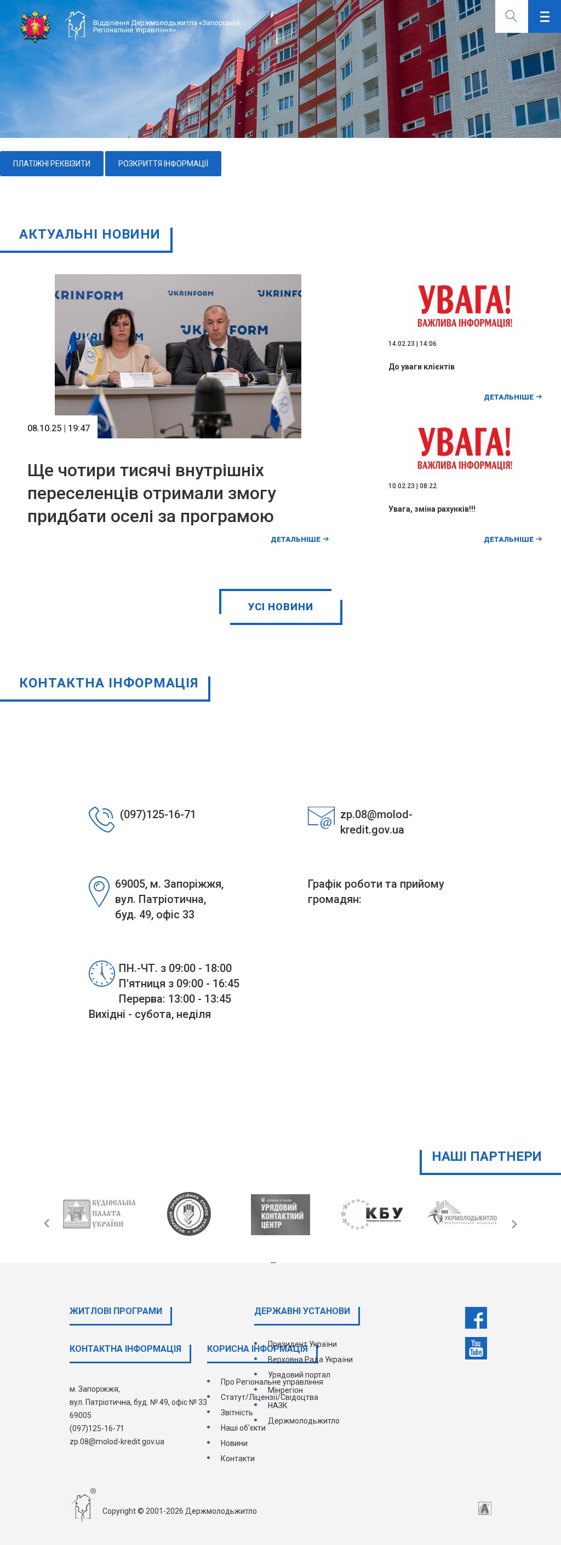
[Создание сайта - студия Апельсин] (484, 1508)
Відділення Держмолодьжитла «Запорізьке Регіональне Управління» (166, 26)
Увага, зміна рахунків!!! (432, 509)
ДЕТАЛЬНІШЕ (295, 539)
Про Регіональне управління (272, 1382)
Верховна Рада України (310, 1359)
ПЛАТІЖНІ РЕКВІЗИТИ (51, 163)
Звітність (237, 1412)
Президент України (302, 1344)
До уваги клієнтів (421, 366)
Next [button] (510, 1223)
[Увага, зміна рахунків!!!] (465, 492)
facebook (476, 1318)
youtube (476, 1348)
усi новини (280, 606)
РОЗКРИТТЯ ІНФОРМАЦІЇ (163, 163)
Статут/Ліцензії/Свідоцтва (269, 1397)
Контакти (238, 1458)
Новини (234, 1443)
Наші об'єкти (243, 1428)
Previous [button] (51, 1223)
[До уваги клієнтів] (465, 349)
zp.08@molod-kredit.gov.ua (117, 1441)
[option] (280, 69)
